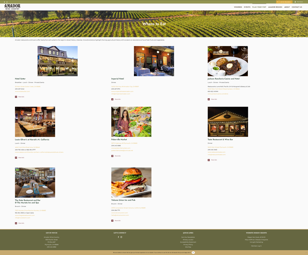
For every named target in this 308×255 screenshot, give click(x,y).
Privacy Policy (188, 244)
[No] (306, 252)
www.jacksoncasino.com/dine (218, 94)
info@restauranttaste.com (217, 154)
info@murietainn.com (22, 218)
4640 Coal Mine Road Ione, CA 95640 (27, 147)
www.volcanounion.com (119, 213)
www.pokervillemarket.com (120, 148)
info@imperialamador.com (120, 94)
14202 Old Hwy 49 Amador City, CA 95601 (125, 86)
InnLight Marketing (256, 242)
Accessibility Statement (188, 242)
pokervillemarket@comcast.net (122, 150)
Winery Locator (188, 239)
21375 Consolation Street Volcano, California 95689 (128, 208)
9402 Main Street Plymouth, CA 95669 (220, 147)
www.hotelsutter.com (22, 91)
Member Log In (256, 246)
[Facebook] (118, 237)
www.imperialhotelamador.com (122, 91)
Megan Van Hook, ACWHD (256, 237)
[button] (57, 97)
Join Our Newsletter (188, 237)
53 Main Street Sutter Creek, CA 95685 (27, 86)
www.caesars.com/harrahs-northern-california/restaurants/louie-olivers (39, 152)
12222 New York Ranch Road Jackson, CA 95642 (224, 89)
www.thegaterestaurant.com (25, 215)
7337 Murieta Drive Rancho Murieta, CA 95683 (30, 210)
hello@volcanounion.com (120, 215)
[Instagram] (121, 237)
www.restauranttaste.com (216, 152)
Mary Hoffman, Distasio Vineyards (256, 239)
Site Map (188, 247)
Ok (193, 252)
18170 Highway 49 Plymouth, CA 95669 (124, 143)
